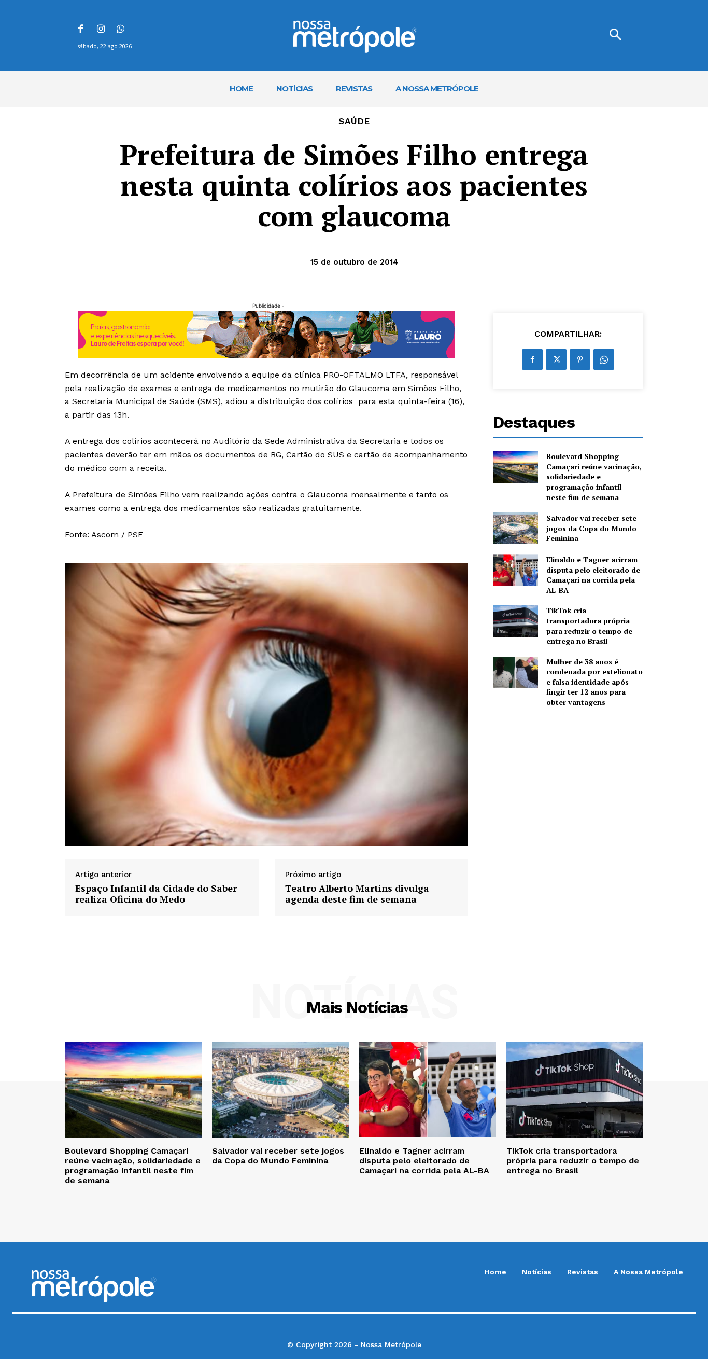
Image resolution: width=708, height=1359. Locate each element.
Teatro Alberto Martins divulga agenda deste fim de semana (357, 894)
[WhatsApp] (121, 29)
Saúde (354, 121)
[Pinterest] (580, 359)
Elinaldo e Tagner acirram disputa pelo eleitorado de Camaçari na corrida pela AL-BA (593, 574)
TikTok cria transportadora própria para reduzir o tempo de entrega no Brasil (589, 625)
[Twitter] (556, 359)
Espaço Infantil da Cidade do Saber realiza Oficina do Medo (156, 894)
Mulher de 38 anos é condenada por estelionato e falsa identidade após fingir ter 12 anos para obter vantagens (594, 682)
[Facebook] (80, 29)
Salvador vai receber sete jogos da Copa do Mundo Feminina (591, 528)
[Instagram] (100, 29)
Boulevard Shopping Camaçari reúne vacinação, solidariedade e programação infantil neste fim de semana (594, 476)
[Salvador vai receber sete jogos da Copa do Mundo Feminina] (515, 528)
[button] (615, 35)
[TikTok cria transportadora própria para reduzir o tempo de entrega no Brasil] (515, 621)
